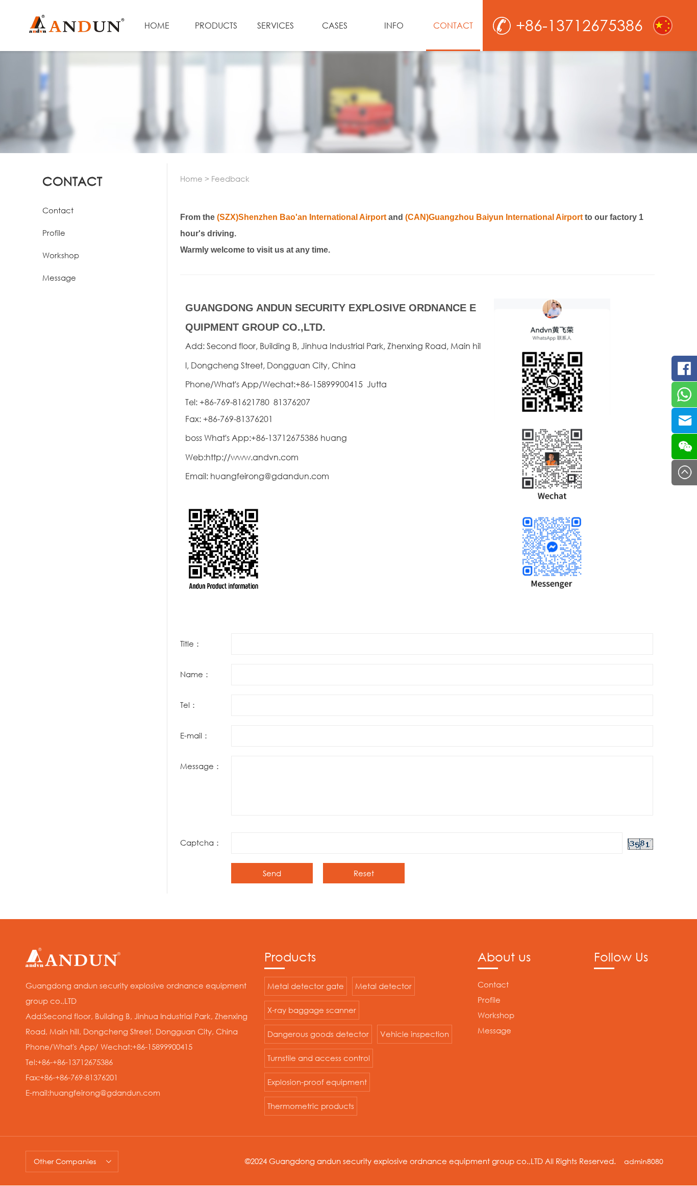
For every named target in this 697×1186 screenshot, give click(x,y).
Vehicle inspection (414, 1034)
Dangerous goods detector (318, 1034)
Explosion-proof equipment (317, 1081)
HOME (156, 25)
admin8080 (643, 1161)
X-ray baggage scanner (311, 1010)
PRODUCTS (216, 25)
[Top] (684, 472)
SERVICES (275, 25)
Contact (57, 210)
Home (191, 178)
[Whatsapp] (684, 394)
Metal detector (383, 986)
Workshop (60, 255)
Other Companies (65, 1161)
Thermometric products (310, 1105)
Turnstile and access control (318, 1058)
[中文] (663, 25)
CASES (334, 25)
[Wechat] (684, 446)
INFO (394, 25)
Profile (53, 232)
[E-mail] (684, 420)
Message (59, 277)
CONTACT (453, 25)
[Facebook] (684, 368)
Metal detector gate (305, 986)
